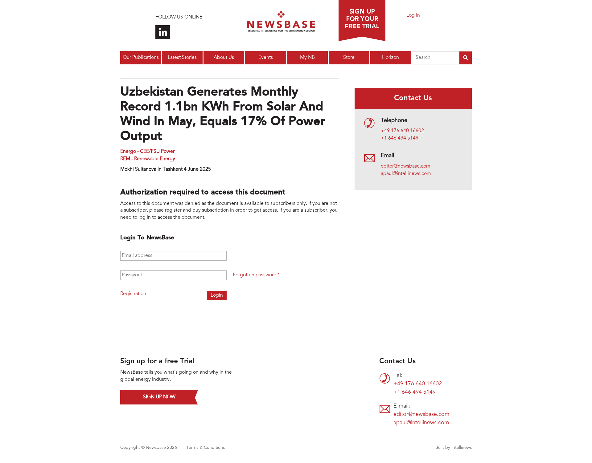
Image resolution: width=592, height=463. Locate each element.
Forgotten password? (256, 275)
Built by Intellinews (453, 448)
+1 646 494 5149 (399, 138)
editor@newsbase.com (405, 166)
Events (265, 57)
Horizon (390, 57)
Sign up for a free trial (362, 20)
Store (349, 57)
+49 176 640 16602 (402, 130)
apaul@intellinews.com (406, 173)
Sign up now (159, 397)
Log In (413, 15)
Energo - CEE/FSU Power (147, 151)
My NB (307, 57)
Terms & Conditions (205, 448)
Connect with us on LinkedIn (162, 32)
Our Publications (141, 57)
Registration (133, 293)
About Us (224, 57)
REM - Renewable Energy (147, 158)
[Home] (281, 23)
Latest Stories (182, 57)
